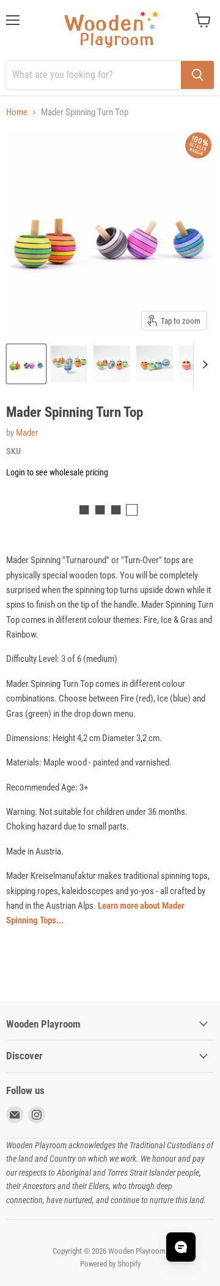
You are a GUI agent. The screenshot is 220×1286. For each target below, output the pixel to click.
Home (17, 112)
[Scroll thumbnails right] (203, 364)
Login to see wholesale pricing (57, 472)
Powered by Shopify (110, 1263)
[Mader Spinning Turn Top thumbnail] (26, 363)
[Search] (197, 75)
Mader (27, 432)
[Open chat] (181, 1247)
